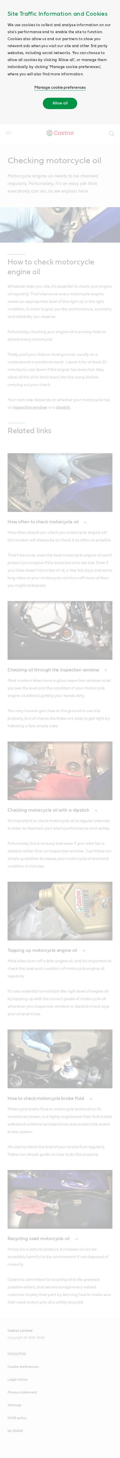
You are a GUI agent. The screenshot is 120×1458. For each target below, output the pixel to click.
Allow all (59, 103)
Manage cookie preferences (60, 88)
